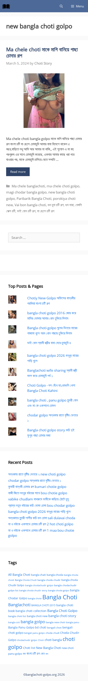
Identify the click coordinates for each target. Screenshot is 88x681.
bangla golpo (33, 621)
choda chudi (52, 632)
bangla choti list (17, 616)
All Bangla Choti (19, 575)
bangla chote (35, 598)
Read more (18, 172)
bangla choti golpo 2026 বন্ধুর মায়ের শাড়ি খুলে (39, 511)
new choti (68, 648)
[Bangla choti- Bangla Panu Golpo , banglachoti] (7, 6)
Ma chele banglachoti (28, 186)
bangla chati (38, 575)
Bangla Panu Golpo (21, 627)
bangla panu (72, 622)
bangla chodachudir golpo (39, 585)
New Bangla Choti (48, 648)
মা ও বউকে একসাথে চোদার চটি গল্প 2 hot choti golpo (40, 524)
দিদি (24, 653)
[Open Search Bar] (61, 6)
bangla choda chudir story (33, 590)
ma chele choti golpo (63, 186)
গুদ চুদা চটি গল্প (56, 204)
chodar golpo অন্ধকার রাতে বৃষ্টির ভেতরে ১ (34, 480)
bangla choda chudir (49, 579)
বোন (43, 653)
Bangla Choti (59, 597)
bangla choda (55, 575)
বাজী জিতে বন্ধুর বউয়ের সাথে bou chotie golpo (37, 493)
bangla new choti (55, 622)
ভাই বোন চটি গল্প (26, 211)
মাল (47, 653)
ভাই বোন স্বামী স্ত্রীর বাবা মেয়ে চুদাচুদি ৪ (49, 342)
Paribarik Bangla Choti (34, 198)
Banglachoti (19, 604)
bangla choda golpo (58, 590)
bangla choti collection (31, 611)
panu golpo (15, 653)
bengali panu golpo (34, 632)
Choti (41, 640)
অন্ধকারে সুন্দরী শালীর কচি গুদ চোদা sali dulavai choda (41, 518)
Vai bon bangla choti (30, 204)
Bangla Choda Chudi (26, 579)
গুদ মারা (69, 204)
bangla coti (14, 622)
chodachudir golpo (27, 640)
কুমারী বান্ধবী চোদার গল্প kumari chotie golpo (37, 486)
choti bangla (53, 640)
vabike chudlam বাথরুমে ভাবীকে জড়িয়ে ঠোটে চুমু (38, 499)
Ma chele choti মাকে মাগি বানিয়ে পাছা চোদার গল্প (42, 52)
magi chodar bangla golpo (26, 192)
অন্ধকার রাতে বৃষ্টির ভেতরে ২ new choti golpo (36, 474)
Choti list (29, 648)
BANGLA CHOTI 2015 (43, 605)
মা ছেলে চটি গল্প (45, 211)
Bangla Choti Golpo (62, 610)
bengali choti (54, 627)
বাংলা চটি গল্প (33, 653)
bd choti (40, 627)
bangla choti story (62, 616)
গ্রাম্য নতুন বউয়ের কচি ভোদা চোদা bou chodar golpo (41, 505)
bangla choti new (37, 616)
